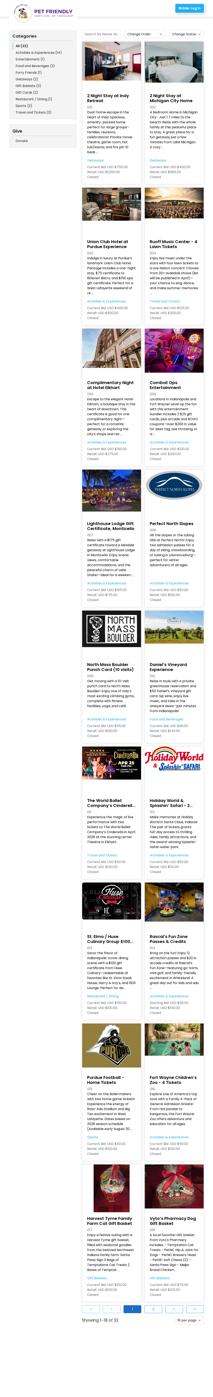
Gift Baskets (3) (28, 85)
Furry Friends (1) (29, 72)
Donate (22, 140)
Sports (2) (24, 105)
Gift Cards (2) (27, 92)
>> (195, 1309)
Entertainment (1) (30, 59)
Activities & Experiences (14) (39, 52)
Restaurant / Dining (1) (34, 99)
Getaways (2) (27, 79)
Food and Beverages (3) (35, 66)
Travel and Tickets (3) (34, 112)
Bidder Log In (190, 8)
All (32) (22, 46)
